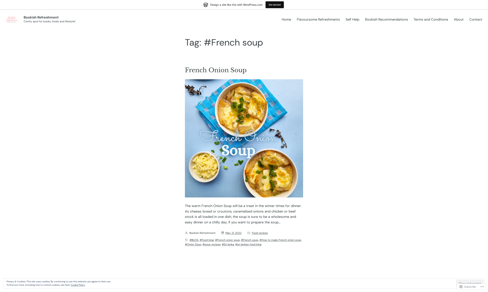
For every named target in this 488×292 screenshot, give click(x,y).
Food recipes (260, 233)
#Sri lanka (228, 244)
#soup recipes (211, 244)
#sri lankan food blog (248, 244)
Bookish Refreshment (41, 17)
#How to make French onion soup (280, 240)
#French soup (249, 240)
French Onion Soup (216, 70)
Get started (275, 4)
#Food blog (207, 240)
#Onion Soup (193, 244)
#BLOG (193, 240)
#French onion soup (227, 240)
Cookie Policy (78, 284)
